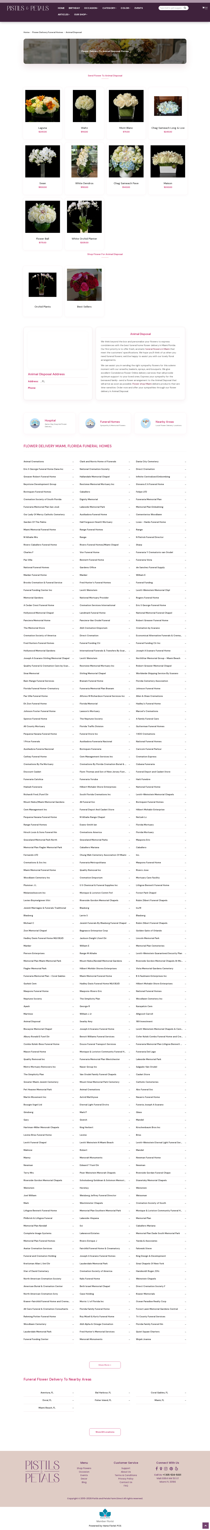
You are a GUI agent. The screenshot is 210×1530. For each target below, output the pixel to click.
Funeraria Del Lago (146, 1051)
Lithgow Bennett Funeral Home (152, 885)
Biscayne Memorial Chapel (38, 1029)
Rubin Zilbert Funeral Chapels (151, 900)
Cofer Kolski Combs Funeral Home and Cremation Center (161, 1036)
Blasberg (84, 908)
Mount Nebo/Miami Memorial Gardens (44, 802)
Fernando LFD (31, 855)
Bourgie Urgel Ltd (33, 1104)
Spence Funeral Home (35, 718)
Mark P (83, 1112)
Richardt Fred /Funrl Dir (36, 794)
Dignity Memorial (89, 499)
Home (61, 8)
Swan (42, 183)
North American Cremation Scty (41, 1293)
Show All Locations (105, 1432)
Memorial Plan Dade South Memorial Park (158, 1233)
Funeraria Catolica (33, 779)
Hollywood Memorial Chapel (39, 612)
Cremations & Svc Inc (35, 862)
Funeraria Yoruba (89, 779)
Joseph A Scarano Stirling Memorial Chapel (46, 658)
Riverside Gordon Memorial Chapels (99, 900)
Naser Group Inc (88, 1066)
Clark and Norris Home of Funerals (98, 461)
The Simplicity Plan (90, 998)
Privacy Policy (125, 1478)
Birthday (74, 8)
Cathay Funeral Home (35, 756)
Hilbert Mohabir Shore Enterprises (98, 786)
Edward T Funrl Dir (89, 1165)
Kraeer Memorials (145, 1293)
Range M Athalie (88, 953)
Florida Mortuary (145, 824)
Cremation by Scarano (148, 628)
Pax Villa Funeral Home (36, 696)
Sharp (139, 544)
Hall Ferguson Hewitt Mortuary (96, 522)
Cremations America (91, 832)
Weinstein (29, 1188)
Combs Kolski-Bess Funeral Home (41, 1044)
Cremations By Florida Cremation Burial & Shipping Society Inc (105, 764)
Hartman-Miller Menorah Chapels (41, 1127)
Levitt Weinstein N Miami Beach (97, 1142)
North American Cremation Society (42, 1278)
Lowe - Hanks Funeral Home (151, 522)
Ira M (138, 908)
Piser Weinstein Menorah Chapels (98, 1172)
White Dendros (84, 183)
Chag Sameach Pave (126, 183)
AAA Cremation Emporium (93, 628)
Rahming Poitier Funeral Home (40, 1316)
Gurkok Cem (30, 983)
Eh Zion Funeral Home (35, 703)
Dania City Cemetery (147, 461)
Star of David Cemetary (36, 1271)
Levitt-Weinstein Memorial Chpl (153, 590)
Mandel (140, 1119)
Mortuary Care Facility (148, 877)
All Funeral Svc (87, 802)
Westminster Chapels (91, 1203)
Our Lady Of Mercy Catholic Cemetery (44, 514)
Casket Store (143, 1074)
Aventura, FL (47, 1392)
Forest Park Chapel (146, 892)
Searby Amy (86, 1021)
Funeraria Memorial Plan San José (41, 507)
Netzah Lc (141, 817)
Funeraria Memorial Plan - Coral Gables (44, 976)
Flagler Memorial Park (35, 968)
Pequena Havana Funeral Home (40, 734)
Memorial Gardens (33, 597)
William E (141, 575)
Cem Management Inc (35, 809)
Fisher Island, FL (103, 1400)
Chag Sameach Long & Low (168, 128)
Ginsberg (28, 1112)
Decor (84, 1478)
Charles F (28, 552)
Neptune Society (33, 998)
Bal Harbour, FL (103, 1392)
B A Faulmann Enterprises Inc (151, 976)
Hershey (84, 1188)
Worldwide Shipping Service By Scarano (157, 673)
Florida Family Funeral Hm (149, 1324)
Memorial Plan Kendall (35, 1225)
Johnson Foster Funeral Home (40, 711)
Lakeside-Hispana (89, 1218)
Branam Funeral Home (91, 681)
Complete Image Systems (37, 1233)
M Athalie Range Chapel (92, 817)
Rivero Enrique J (88, 1240)
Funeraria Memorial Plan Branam (97, 688)
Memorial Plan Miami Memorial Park (42, 961)
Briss (138, 1135)
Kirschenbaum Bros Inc (148, 1127)
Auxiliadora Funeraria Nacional (96, 741)
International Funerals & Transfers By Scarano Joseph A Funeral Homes (105, 650)
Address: (33, 381)
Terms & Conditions (126, 1475)
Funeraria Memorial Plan (149, 499)
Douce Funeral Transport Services (98, 1044)
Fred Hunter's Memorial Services (97, 1331)
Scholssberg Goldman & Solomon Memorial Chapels (105, 1180)
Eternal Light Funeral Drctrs (94, 1104)
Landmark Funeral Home (93, 612)
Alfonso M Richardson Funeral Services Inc (102, 696)
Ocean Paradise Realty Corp (151, 1301)
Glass (139, 1112)
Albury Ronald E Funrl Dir (37, 1036)
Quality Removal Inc (90, 870)
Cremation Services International (97, 605)
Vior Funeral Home (89, 552)
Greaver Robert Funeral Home (40, 476)
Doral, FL (47, 1400)
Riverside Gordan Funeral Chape (153, 1172)
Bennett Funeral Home (92, 559)
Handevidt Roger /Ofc (147, 1271)
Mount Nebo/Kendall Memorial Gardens (101, 961)
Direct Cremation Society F (150, 1286)
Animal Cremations (34, 461)
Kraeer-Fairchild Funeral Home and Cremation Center (49, 1301)
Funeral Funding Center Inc (38, 590)
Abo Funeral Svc (144, 1089)
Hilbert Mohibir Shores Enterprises (98, 968)
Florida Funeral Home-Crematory (41, 688)
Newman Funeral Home (148, 1157)
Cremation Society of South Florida (42, 499)
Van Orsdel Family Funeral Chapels (98, 1074)
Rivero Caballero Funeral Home (40, 544)
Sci (81, 1225)
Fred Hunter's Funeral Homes (95, 582)
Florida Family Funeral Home (95, 1309)
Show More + (105, 1365)
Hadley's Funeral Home (148, 703)
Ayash (27, 1006)
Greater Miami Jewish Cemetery (41, 1082)
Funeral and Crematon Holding (40, 1256)
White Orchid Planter (84, 238)
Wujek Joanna (143, 1339)
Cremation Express (146, 756)
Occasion (84, 1471)
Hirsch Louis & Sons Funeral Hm (40, 832)
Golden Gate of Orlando (149, 930)
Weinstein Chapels (146, 1278)
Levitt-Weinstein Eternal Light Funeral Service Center (161, 1142)
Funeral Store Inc (89, 734)
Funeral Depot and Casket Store (153, 771)
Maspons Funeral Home (148, 862)
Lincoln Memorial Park (147, 938)
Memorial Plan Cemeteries (150, 945)
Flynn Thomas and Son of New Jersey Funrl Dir (104, 771)
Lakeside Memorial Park (92, 507)
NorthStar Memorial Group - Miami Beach (158, 658)
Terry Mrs (29, 1172)
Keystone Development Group (40, 484)
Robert (83, 1150)
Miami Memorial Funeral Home (40, 529)
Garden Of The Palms (35, 522)
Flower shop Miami (142, 383)
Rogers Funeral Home (147, 597)
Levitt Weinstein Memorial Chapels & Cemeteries (161, 1029)
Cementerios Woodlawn (149, 514)
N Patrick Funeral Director (150, 537)
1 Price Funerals (32, 741)
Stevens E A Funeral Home (150, 484)
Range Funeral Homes (91, 529)
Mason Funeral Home (35, 1051)
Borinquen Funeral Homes (37, 491)
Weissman (141, 1195)
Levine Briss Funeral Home (38, 1135)
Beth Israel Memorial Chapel (95, 1286)
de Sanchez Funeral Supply (150, 567)
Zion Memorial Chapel (35, 930)
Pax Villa (28, 559)
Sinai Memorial (31, 673)
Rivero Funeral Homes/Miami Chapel (99, 544)
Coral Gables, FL (159, 1392)
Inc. (138, 855)
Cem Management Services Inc (96, 756)
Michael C (29, 923)
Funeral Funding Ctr (90, 643)
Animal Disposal (32, 1021)
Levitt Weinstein (88, 590)
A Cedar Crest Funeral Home (39, 605)
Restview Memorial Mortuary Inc (97, 484)
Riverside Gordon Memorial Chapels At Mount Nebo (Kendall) (161, 961)
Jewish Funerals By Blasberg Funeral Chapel (103, 923)
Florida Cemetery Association (152, 681)
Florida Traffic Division (91, 726)
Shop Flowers (84, 1468)
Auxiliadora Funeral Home (93, 514)
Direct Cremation (145, 469)
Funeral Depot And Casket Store (97, 809)
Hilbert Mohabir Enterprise (150, 809)
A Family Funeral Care (147, 718)
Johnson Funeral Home (148, 688)
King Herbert (86, 1127)
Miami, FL (159, 1400)
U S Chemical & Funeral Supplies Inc (99, 885)
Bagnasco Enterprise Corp (94, 930)
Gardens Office (88, 567)
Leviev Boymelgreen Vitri (37, 900)
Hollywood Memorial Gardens (39, 650)
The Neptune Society (91, 718)
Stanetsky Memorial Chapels (151, 1180)
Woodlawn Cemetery (35, 1324)
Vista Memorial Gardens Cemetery (154, 968)
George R (85, 1006)
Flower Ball (42, 238)
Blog (84, 1482)
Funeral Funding (144, 582)
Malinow (28, 1150)
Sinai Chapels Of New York (150, 1263)
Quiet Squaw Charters (148, 1331)
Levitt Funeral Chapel (35, 1142)
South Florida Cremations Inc (95, 794)
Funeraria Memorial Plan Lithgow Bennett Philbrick (161, 1044)
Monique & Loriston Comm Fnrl (96, 892)
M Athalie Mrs (31, 537)
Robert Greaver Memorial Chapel (154, 665)
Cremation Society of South (151, 1203)
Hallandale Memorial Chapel (95, 476)
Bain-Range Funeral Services (39, 681)
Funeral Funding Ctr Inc (148, 643)
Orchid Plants (43, 306)
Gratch (83, 1119)
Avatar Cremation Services (38, 1248)
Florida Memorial (89, 703)
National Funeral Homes (36, 567)
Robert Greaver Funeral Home (152, 620)
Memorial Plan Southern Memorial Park (100, 1210)
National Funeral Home (148, 786)
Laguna (42, 128)
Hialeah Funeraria (33, 786)
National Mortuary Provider (94, 597)
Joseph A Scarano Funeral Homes (97, 1256)
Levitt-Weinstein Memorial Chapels (155, 794)
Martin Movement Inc (35, 1097)
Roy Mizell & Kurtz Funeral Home (97, 1316)
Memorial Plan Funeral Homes (39, 1240)
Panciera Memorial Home (37, 620)
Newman (28, 1165)
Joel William (30, 1195)
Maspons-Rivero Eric (91, 991)
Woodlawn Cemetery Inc (37, 877)
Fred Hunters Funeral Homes (39, 643)
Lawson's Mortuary (90, 711)
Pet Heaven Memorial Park (38, 1089)
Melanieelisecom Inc (35, 892)
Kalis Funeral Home (90, 1278)
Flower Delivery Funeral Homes (47, 32)
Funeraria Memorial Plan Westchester (100, 1059)
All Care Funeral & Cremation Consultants (46, 1309)
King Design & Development (151, 1256)
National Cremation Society (95, 469)
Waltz (84, 128)
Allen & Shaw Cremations (149, 696)
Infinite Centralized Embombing (153, 476)
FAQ (126, 1485)
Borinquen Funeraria (90, 749)
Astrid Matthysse (89, 1097)
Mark (26, 1203)
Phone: (32, 387)
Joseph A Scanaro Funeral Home (153, 650)
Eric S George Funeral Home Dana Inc (43, 469)
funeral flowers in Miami (157, 348)
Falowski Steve (144, 1248)
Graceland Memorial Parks (94, 839)
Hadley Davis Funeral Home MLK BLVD (44, 938)
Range (139, 529)
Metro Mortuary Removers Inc (40, 1066)
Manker (83, 575)
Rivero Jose (142, 870)
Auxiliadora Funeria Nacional (39, 749)
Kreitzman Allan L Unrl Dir (37, 1263)
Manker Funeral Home (35, 575)
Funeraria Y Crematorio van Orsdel (154, 552)
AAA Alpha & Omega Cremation (96, 1324)
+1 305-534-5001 (171, 1474)
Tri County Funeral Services (150, 1316)
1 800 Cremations (145, 734)
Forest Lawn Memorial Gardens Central (157, 1309)
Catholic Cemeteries (147, 1082)
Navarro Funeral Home (148, 1097)
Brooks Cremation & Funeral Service (43, 582)
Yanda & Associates (146, 1240)
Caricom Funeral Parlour (149, 749)
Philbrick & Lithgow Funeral (38, 1218)
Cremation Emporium (91, 877)
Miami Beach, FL (47, 1407)
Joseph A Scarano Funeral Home (97, 1029)
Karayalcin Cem (144, 1006)
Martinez (28, 1013)
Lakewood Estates (89, 1233)
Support (125, 1468)
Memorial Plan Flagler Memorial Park (43, 847)
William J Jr (86, 1013)
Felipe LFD (141, 491)
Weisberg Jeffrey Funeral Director (98, 1195)
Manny (27, 1157)
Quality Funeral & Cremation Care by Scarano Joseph (49, 665)
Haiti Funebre (143, 779)
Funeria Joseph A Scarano (150, 1104)
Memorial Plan (143, 1218)
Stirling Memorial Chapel (93, 673)
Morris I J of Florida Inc (92, 1301)
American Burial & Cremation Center (43, 1286)
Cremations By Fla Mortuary (38, 764)
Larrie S (84, 915)
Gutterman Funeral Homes (150, 726)
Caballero (85, 491)
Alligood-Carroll (144, 1013)
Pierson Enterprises (34, 953)
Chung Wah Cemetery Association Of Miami (103, 855)
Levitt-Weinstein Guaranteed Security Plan (159, 953)
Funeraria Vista (144, 559)
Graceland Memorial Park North (40, 839)
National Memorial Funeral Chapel (154, 612)
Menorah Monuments (91, 1157)
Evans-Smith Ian (88, 824)
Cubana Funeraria (145, 764)
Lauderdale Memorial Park (94, 1263)
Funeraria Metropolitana (93, 862)
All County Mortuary (34, 726)
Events (139, 8)
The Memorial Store (34, 628)
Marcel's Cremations (147, 711)
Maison (168, 183)
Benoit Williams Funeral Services (97, 1036)
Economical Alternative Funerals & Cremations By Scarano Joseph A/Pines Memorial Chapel (161, 635)
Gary (26, 1119)
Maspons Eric (143, 839)
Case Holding (87, 1293)
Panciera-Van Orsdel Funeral (95, 620)
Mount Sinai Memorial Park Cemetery (99, 1082)
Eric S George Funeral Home (151, 605)
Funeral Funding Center (36, 1339)
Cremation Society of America (40, 635)
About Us (126, 1471)
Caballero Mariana (89, 847)
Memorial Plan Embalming (149, 507)
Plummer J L (30, 885)
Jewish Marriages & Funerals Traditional (45, 908)
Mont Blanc (126, 128)
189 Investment (144, 1021)
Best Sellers (84, 306)
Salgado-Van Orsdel (146, 1066)
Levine (83, 1135)
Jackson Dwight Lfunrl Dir (93, 938)
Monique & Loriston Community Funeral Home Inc (105, 1051)
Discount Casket (32, 771)
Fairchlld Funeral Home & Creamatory (100, 1248)
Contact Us (126, 1482)
